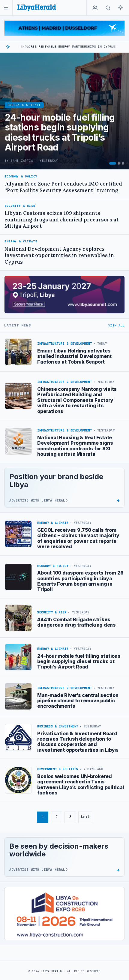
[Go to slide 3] (123, 163)
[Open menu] (6, 7)
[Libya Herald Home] (37, 7)
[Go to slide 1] (112, 163)
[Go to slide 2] (119, 163)
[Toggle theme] (121, 8)
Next (85, 817)
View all (116, 325)
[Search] (108, 8)
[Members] (95, 8)
